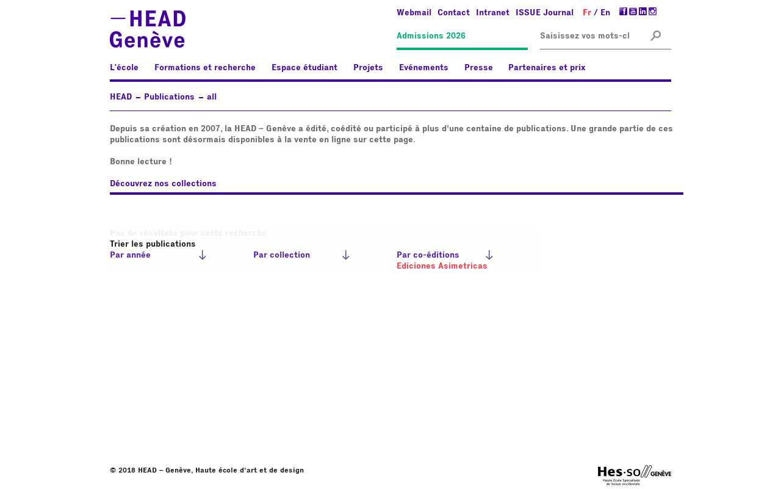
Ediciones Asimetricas (442, 266)
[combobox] (584, 36)
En (605, 13)
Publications (169, 97)
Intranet (492, 13)
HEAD (121, 97)
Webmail (414, 13)
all (212, 97)
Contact (453, 13)
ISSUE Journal (545, 13)
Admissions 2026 (431, 36)
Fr (587, 13)
